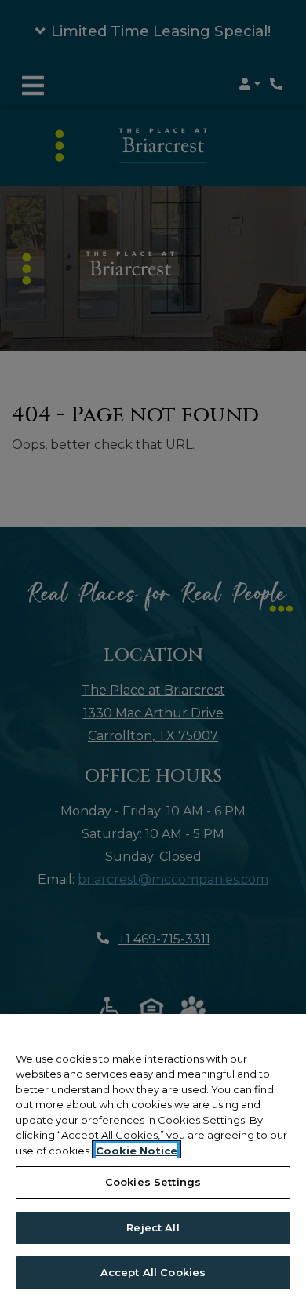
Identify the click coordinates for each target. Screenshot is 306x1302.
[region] (153, 1158)
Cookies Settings (153, 1182)
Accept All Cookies (153, 1272)
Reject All (152, 1227)
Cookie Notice (136, 1150)
